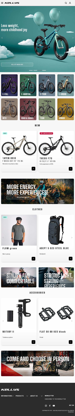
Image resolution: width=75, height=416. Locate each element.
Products (20, 396)
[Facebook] (50, 405)
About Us (34, 396)
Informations (6, 396)
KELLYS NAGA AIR (17, 64)
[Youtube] (54, 405)
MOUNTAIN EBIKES (23, 197)
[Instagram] (46, 405)
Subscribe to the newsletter (55, 399)
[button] (31, 70)
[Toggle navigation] (2, 3)
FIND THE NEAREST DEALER (26, 369)
